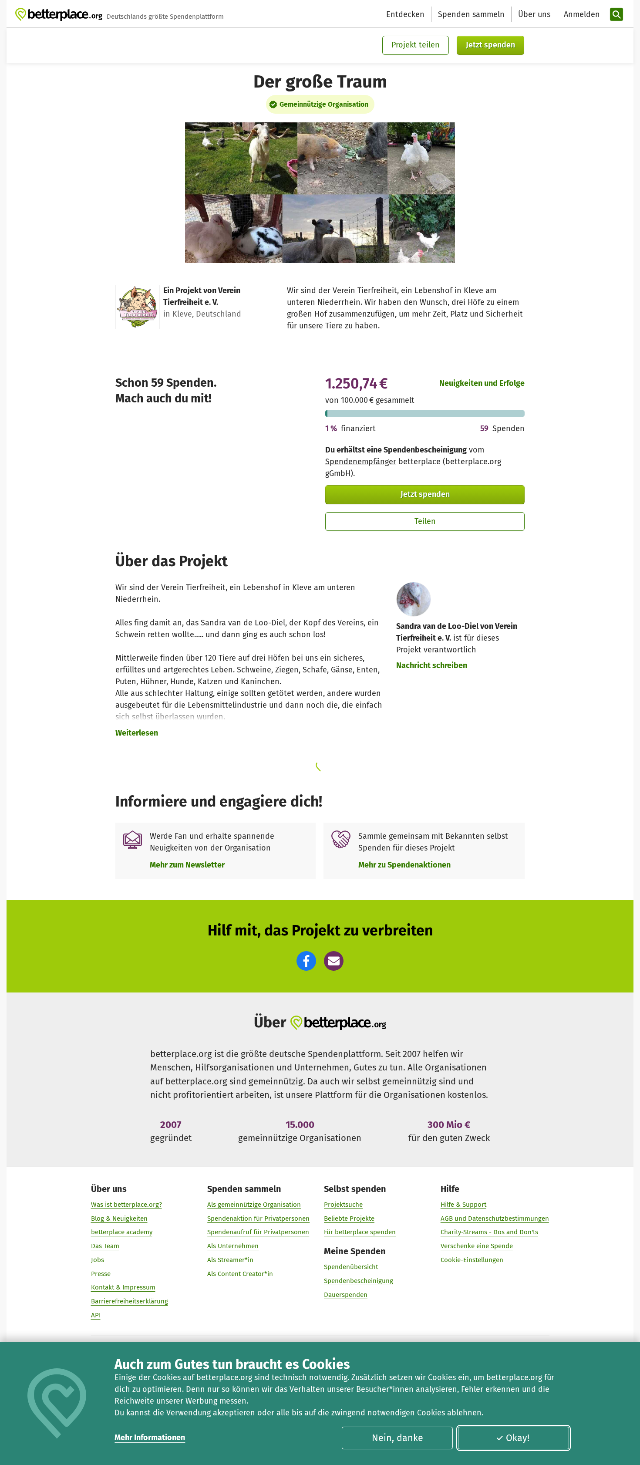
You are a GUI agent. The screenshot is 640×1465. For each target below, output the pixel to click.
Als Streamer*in (230, 1260)
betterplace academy (121, 1232)
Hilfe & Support (463, 1204)
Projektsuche (343, 1204)
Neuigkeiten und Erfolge (482, 383)
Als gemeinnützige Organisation (254, 1204)
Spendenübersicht (351, 1267)
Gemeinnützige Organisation (324, 104)
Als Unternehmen (233, 1246)
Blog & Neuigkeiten (119, 1218)
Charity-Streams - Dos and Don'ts (489, 1232)
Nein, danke (397, 1438)
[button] (306, 961)
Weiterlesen (136, 733)
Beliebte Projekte (349, 1218)
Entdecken (405, 14)
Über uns (534, 14)
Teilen (425, 521)
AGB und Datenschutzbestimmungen (495, 1218)
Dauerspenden (345, 1295)
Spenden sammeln (471, 14)
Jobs (97, 1260)
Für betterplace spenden (360, 1232)
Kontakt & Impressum (123, 1287)
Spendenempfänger (360, 461)
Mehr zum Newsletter (187, 865)
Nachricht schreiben (431, 665)
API (96, 1315)
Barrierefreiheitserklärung (129, 1301)
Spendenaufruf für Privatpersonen (258, 1232)
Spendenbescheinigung (358, 1281)
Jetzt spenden (490, 45)
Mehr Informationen (150, 1437)
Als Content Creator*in (240, 1274)
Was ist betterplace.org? (126, 1204)
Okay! (517, 1438)
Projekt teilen (415, 45)
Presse (101, 1274)
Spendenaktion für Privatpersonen (258, 1218)
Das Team (105, 1246)
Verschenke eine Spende (477, 1246)
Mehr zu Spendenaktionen (404, 865)
